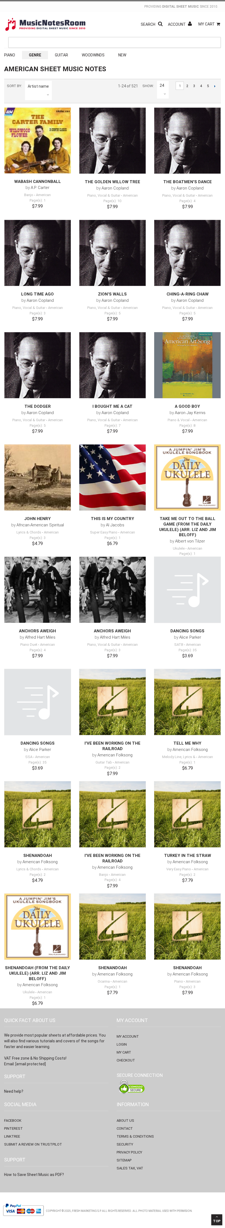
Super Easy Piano (103, 532)
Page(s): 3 (38, 313)
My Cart (206, 24)
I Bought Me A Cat (112, 406)
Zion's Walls (112, 294)
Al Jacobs (115, 525)
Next (214, 86)
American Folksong (115, 755)
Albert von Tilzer (190, 541)
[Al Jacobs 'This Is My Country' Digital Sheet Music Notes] (112, 477)
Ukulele (179, 548)
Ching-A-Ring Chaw (188, 294)
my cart (124, 1052)
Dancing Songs (187, 631)
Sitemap (124, 1160)
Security (125, 1144)
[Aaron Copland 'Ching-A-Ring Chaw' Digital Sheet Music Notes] (187, 253)
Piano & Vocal (179, 420)
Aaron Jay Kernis (190, 412)
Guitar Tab (103, 762)
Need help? (13, 1091)
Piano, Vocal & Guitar (103, 195)
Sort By (14, 86)
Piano (9, 55)
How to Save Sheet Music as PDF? (34, 1174)
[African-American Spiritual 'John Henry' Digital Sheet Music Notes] (37, 477)
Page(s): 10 (112, 201)
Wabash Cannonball (37, 181)
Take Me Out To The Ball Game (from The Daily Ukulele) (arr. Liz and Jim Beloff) (187, 526)
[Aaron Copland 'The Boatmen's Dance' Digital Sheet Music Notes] (187, 141)
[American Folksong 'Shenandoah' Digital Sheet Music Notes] (37, 814)
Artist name (38, 86)
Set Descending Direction (57, 86)
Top (217, 1221)
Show (147, 86)
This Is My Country (112, 518)
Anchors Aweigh (37, 631)
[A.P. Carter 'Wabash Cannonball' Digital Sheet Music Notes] (37, 140)
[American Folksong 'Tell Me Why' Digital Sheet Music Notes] (187, 702)
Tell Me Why (187, 743)
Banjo (28, 195)
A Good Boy (187, 406)
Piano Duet (28, 644)
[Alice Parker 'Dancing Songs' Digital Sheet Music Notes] (187, 590)
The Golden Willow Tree (112, 181)
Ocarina (104, 981)
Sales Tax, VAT (130, 1168)
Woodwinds (93, 55)
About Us (125, 1120)
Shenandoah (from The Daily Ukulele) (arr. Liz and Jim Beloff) (37, 973)
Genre (35, 55)
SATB (178, 644)
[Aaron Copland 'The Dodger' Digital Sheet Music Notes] (37, 365)
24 (162, 85)
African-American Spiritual (40, 525)
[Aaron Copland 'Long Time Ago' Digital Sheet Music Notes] (37, 253)
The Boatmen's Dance (187, 181)
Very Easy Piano (178, 869)
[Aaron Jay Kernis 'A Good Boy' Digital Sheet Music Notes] (187, 365)
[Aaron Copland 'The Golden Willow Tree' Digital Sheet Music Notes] (112, 141)
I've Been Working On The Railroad (112, 746)
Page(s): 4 (187, 201)
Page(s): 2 (112, 767)
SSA (28, 757)
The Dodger (37, 406)
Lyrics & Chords (28, 532)
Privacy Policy (129, 1152)
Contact (125, 1128)
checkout (126, 1060)
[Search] (215, 17)
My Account (128, 1036)
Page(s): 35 (187, 650)
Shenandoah (37, 855)
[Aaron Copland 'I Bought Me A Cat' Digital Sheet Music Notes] (112, 365)
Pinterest (13, 1128)
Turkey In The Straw (187, 855)
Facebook (12, 1120)
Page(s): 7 (112, 425)
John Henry (37, 518)
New (122, 55)
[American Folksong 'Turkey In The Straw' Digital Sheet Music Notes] (187, 814)
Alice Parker (190, 637)
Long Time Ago (37, 294)
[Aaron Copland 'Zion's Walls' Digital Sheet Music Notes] (112, 253)
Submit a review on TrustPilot (33, 1144)
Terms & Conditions (135, 1136)
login (122, 1044)
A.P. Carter (40, 187)
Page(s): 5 (112, 313)
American (43, 195)
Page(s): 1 (38, 200)
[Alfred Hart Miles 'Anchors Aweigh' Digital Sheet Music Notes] (37, 590)
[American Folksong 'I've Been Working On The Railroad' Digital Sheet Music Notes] (112, 702)
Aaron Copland (115, 188)
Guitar (61, 55)
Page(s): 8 (187, 425)
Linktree (12, 1136)
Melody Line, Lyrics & (178, 757)
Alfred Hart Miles (40, 637)
